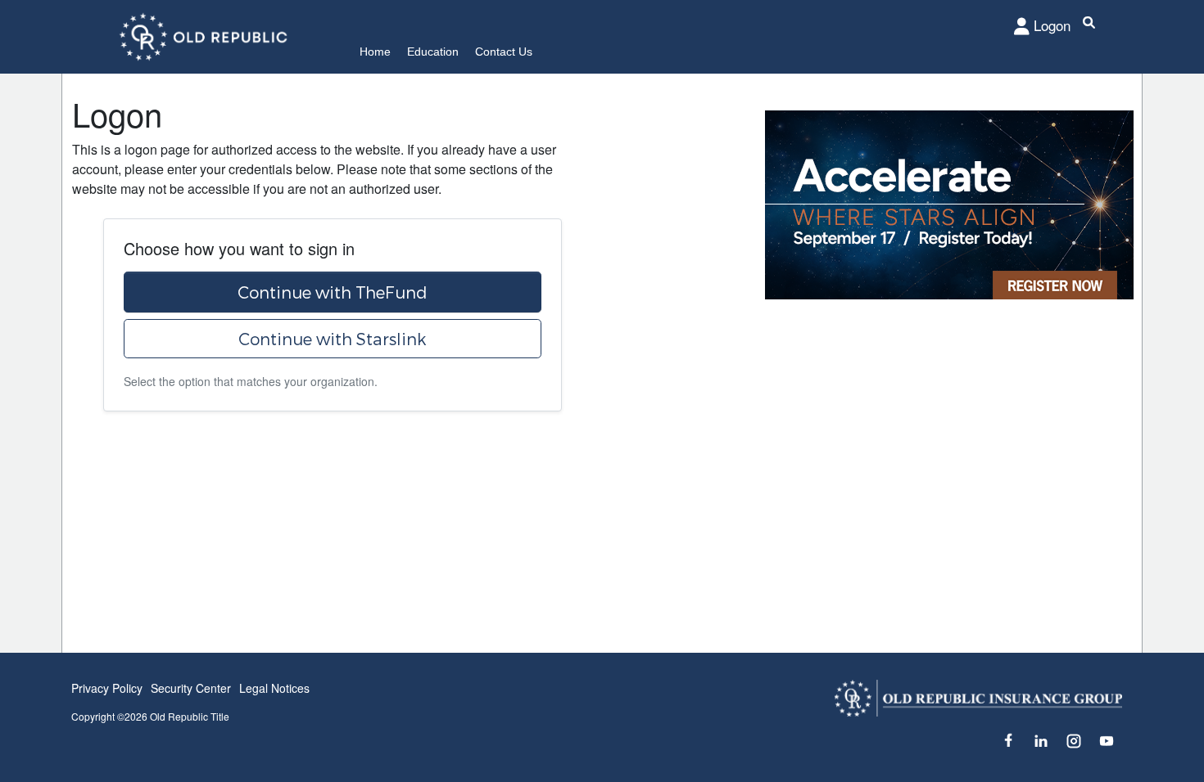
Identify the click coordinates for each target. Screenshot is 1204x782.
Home (375, 51)
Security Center (191, 688)
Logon (1052, 25)
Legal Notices (274, 688)
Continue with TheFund (333, 292)
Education (433, 51)
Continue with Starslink (332, 338)
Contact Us (503, 51)
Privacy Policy (107, 688)
